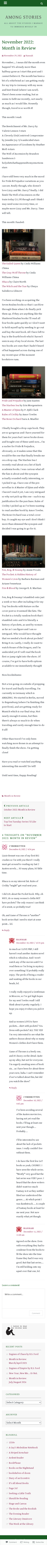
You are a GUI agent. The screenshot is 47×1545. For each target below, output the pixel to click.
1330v (12, 1442)
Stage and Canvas (17, 1503)
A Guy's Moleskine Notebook (23, 1447)
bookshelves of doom (19, 1473)
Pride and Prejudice (12, 400)
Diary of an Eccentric (19, 1478)
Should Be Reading (18, 1498)
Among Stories (23, 17)
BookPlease (15, 1463)
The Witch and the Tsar (14, 286)
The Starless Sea (10, 405)
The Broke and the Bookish (22, 1508)
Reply (7, 930)
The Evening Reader (19, 1513)
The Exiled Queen (11, 263)
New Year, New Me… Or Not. (23, 1373)
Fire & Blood (8, 588)
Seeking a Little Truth (20, 1493)
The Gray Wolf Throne (14, 272)
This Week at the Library (21, 1524)
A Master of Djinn (11, 409)
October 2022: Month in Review (19, 808)
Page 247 (13, 1488)
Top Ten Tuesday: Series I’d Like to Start (20, 822)
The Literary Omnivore (20, 1519)
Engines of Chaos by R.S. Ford (23, 1354)
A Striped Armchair (18, 1452)
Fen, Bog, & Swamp (12, 570)
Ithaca (5, 281)
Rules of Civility (10, 414)
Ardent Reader (16, 1457)
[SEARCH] (42, 3)
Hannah (29, 55)
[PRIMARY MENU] (5, 3)
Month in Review (12, 796)
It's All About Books (19, 1483)
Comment (36, 1313)
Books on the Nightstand (21, 1468)
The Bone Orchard (12, 419)
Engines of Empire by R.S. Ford (24, 1368)
